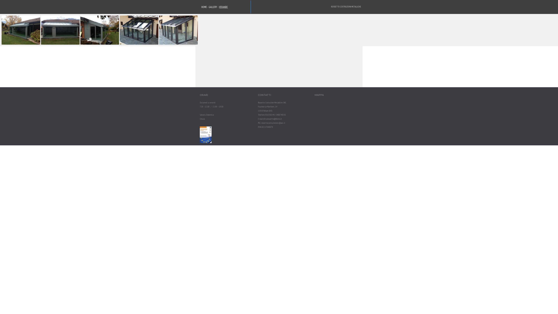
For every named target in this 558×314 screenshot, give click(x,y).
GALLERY (213, 7)
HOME (204, 7)
